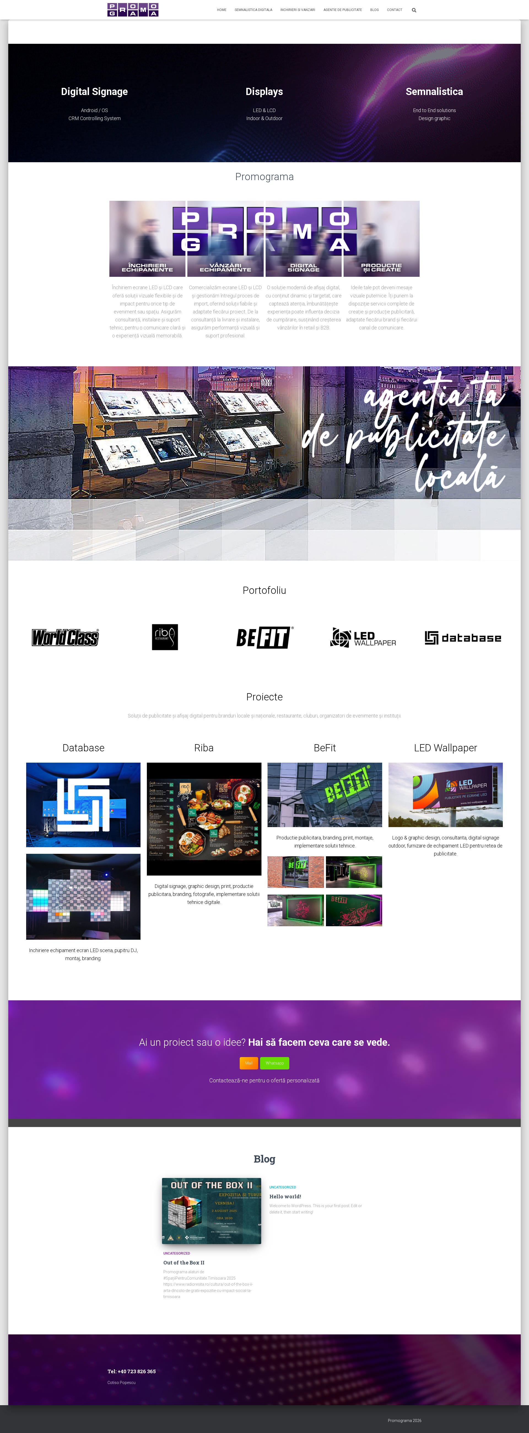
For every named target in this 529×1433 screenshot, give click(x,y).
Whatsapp (275, 1063)
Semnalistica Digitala (253, 10)
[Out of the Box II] (211, 1211)
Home (221, 10)
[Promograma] (133, 10)
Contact (394, 10)
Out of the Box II (183, 1262)
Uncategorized (176, 1253)
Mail (248, 1063)
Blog (374, 10)
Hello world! (285, 1196)
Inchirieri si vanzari (297, 10)
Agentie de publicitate (342, 10)
